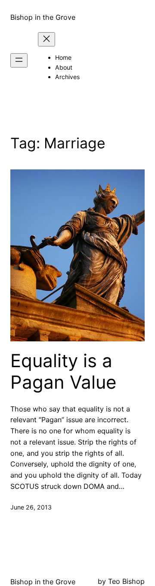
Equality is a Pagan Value (63, 371)
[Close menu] (46, 39)
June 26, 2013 (31, 507)
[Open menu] (19, 60)
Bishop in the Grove (42, 17)
